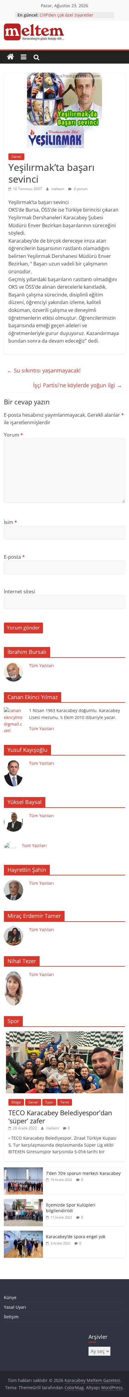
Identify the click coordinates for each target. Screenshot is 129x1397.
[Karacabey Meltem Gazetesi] (10, 57)
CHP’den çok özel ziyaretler (66, 15)
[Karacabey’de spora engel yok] (23, 1234)
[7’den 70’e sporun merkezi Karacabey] (23, 1170)
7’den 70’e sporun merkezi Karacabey (83, 1173)
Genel (16, 156)
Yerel (64, 1102)
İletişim (11, 1317)
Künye (10, 1297)
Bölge (16, 1102)
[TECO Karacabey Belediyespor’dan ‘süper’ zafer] (64, 1035)
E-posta (14, 557)
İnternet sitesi (19, 591)
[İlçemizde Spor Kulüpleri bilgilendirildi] (23, 1202)
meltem (58, 188)
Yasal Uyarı (15, 1307)
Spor (49, 1102)
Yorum (13, 435)
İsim (10, 522)
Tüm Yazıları (41, 665)
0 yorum (80, 188)
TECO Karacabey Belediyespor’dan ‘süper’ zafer (60, 1116)
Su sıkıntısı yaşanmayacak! (44, 370)
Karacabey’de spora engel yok (75, 1236)
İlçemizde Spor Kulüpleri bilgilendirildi (70, 1208)
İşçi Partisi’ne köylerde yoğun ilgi (77, 385)
